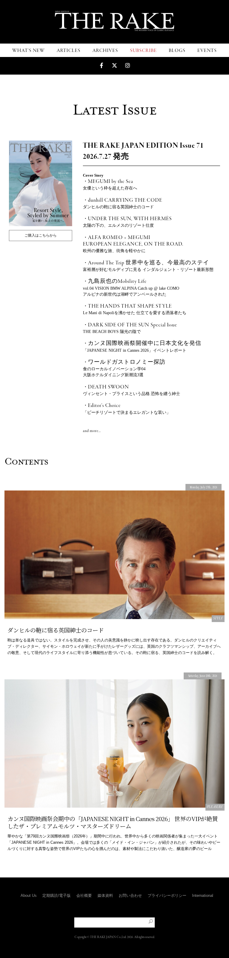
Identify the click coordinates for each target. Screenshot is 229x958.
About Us (29, 895)
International (202, 895)
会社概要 (84, 895)
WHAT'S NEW (28, 50)
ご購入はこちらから (40, 235)
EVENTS (207, 50)
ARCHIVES (105, 50)
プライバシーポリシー (167, 895)
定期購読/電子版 (56, 895)
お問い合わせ (130, 895)
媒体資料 (105, 895)
